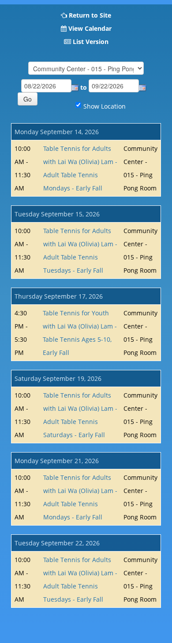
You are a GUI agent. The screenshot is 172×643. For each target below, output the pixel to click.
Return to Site (90, 15)
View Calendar (90, 28)
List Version (90, 41)
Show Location (104, 106)
